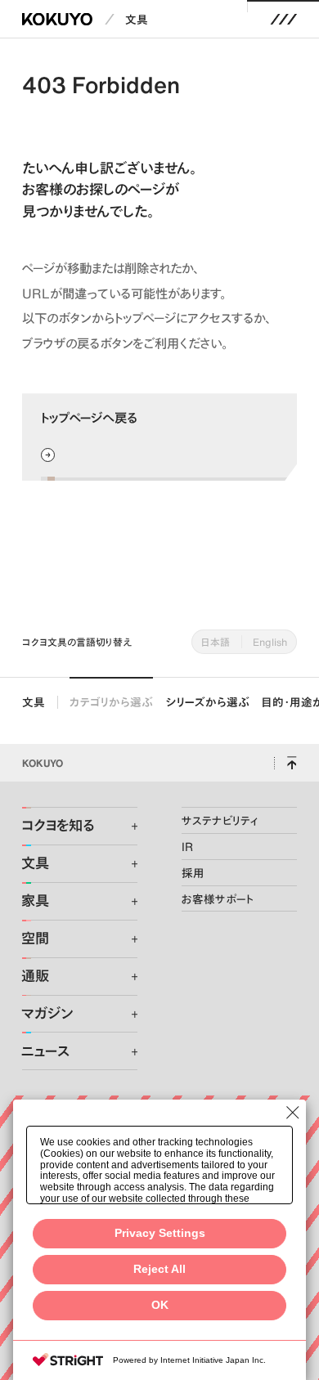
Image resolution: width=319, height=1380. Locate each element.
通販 (35, 976)
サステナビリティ (220, 820)
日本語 (215, 641)
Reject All (159, 1269)
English (270, 641)
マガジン (47, 1013)
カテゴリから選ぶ (111, 701)
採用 (193, 872)
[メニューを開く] (283, 19)
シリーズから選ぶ (207, 701)
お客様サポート (218, 898)
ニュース (45, 1051)
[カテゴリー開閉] (125, 827)
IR (187, 846)
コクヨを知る (57, 825)
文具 (136, 19)
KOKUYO (42, 762)
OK (159, 1305)
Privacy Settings (160, 1233)
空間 (35, 938)
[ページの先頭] (292, 763)
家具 (35, 901)
